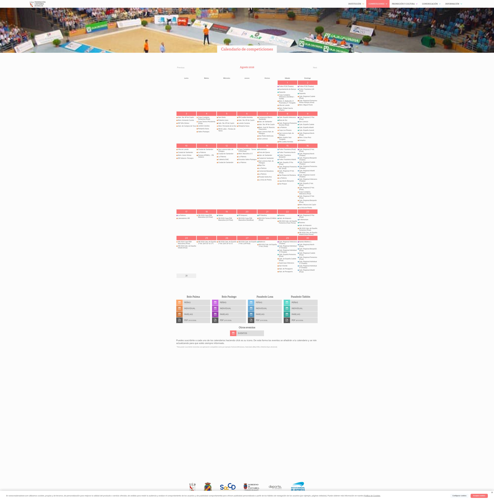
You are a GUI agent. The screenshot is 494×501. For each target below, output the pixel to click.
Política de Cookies (372, 496)
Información (452, 4)
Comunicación (430, 4)
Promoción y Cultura (403, 4)
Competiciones (376, 4)
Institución (354, 4)
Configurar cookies (459, 496)
